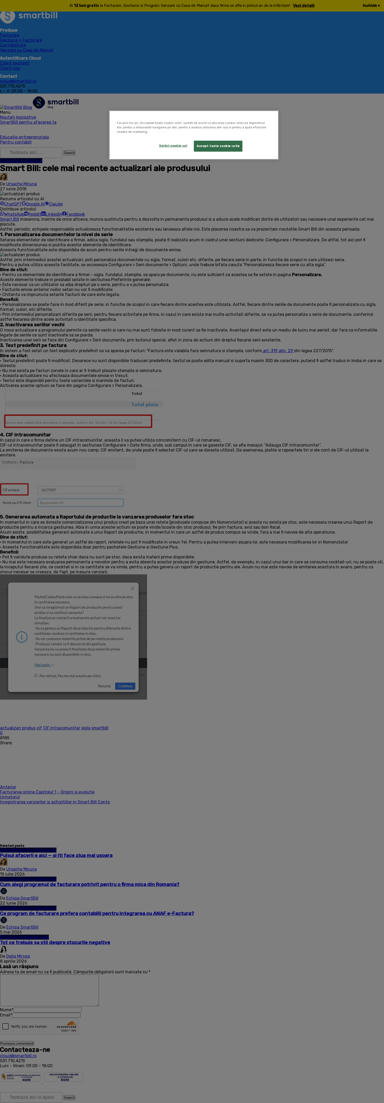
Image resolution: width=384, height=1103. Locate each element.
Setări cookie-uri (173, 145)
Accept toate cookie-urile (218, 146)
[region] (194, 135)
